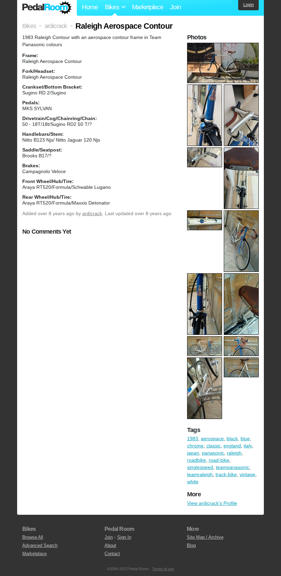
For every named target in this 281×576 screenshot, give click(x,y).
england (232, 445)
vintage (247, 474)
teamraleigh (200, 474)
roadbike (196, 460)
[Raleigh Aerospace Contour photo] (223, 46)
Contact (112, 553)
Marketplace (147, 7)
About (110, 545)
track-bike (226, 474)
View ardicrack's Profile (212, 503)
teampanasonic (232, 467)
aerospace (212, 438)
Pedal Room (47, 8)
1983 (192, 438)
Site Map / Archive (205, 537)
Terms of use (163, 569)
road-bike (219, 460)
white (192, 481)
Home (90, 7)
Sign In (124, 537)
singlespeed (200, 467)
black (232, 438)
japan (193, 453)
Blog (191, 545)
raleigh (234, 453)
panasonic (213, 453)
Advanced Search (40, 545)
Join (175, 7)
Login (248, 4)
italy (248, 445)
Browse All (32, 537)
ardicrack (92, 213)
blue (245, 438)
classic (213, 445)
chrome (195, 445)
